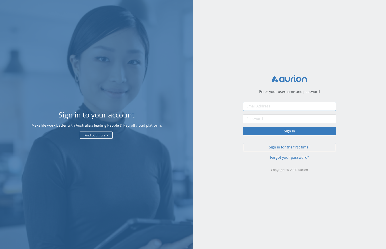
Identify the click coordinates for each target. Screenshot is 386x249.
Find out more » (96, 135)
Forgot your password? (289, 157)
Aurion (303, 170)
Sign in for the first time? (289, 147)
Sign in (289, 131)
